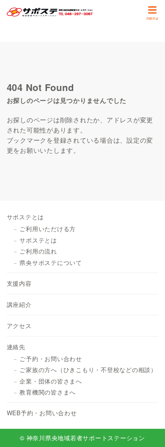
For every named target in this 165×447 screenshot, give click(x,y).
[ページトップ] (148, 430)
